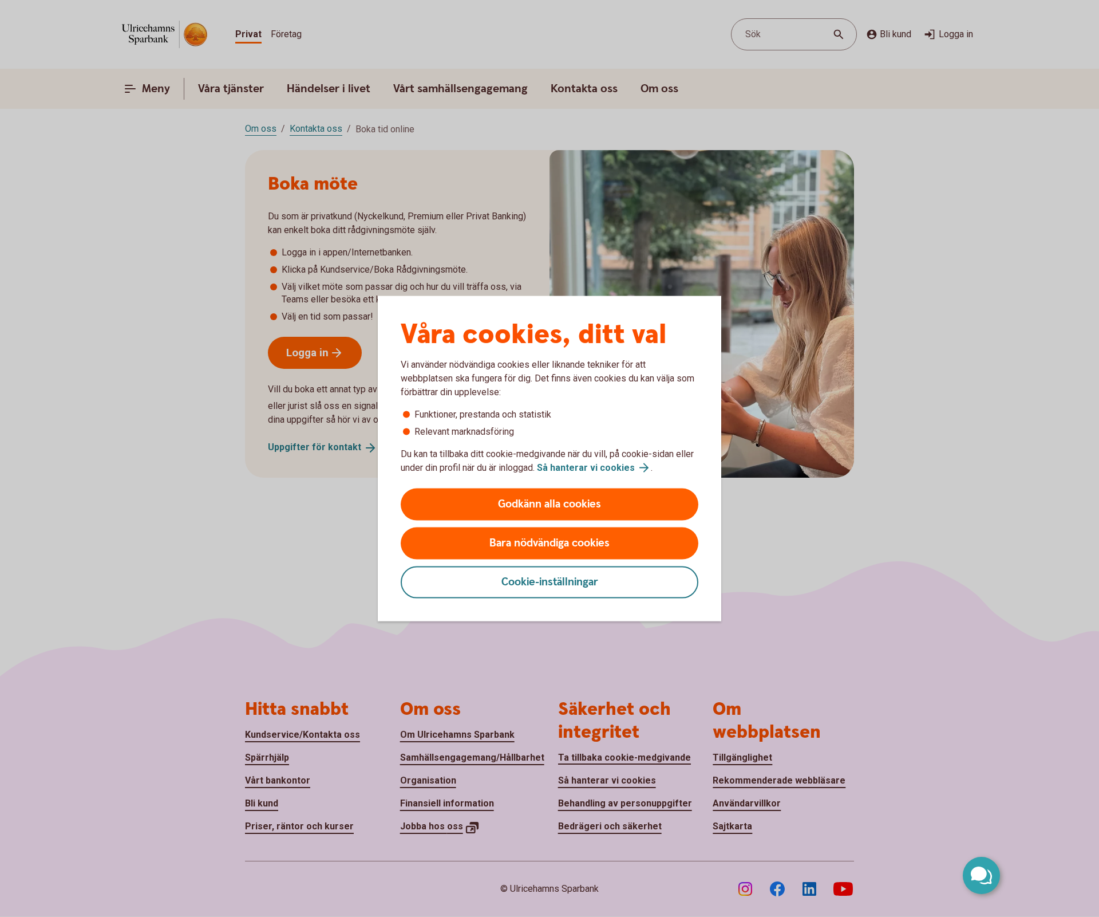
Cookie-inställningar (549, 582)
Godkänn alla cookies (549, 504)
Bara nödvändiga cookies (549, 543)
